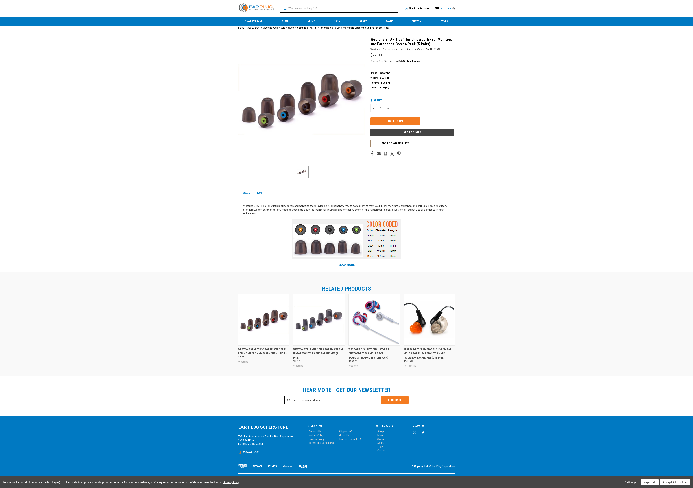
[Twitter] (392, 153)
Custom (416, 21)
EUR (437, 8)
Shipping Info (345, 431)
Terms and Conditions (321, 442)
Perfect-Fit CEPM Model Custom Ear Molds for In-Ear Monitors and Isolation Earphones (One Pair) (428, 353)
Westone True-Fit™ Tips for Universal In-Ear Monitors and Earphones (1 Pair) (318, 353)
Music (311, 21)
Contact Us (315, 431)
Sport (363, 21)
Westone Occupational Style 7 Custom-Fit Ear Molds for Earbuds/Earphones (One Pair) (368, 353)
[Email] (379, 153)
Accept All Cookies (675, 482)
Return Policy (316, 435)
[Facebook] (372, 153)
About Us (343, 435)
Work (389, 21)
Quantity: (376, 100)
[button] (410, 61)
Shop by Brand (254, 21)
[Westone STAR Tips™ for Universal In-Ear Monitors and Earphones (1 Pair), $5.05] (264, 320)
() (453, 8)
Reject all (650, 482)
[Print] (385, 153)
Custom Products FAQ (350, 439)
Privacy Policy (316, 439)
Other (444, 21)
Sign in (412, 8)
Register (424, 8)
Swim (337, 21)
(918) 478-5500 (250, 452)
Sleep (285, 21)
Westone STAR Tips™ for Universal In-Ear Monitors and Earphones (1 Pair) (262, 351)
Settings (630, 482)
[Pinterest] (399, 153)
